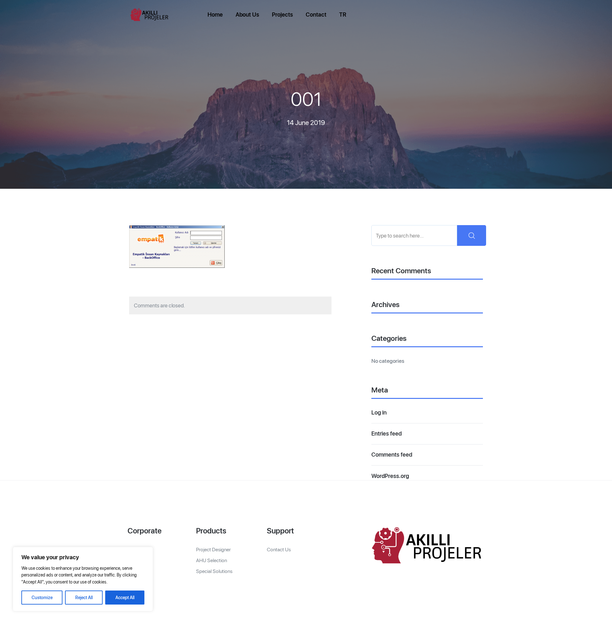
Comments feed (391, 454)
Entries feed (386, 433)
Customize (42, 597)
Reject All (84, 597)
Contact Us (279, 550)
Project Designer (213, 550)
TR (342, 14)
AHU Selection (211, 560)
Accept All (125, 597)
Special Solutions (214, 571)
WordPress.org (390, 476)
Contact (316, 14)
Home (215, 14)
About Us (247, 14)
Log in (379, 412)
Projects (282, 14)
